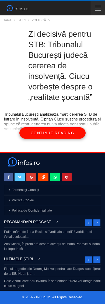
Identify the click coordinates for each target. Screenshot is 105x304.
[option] (52, 240)
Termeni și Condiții (25, 190)
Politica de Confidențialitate (32, 210)
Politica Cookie (23, 200)
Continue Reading (52, 133)
